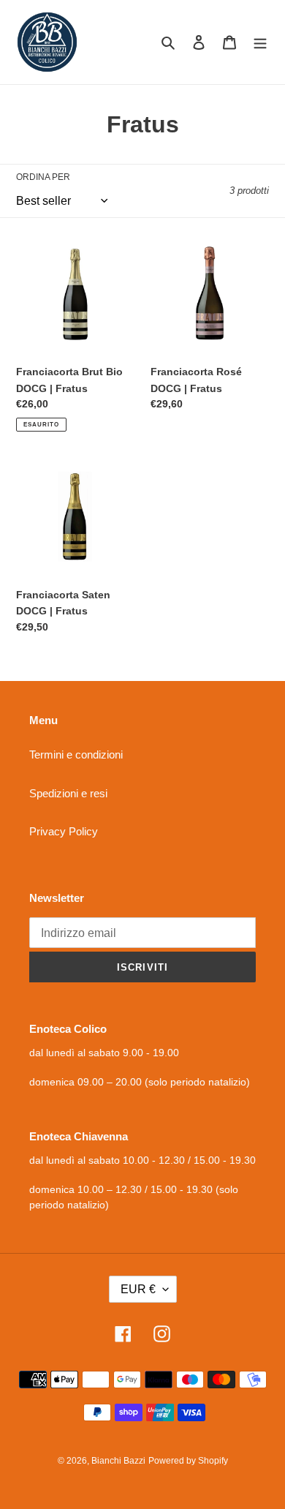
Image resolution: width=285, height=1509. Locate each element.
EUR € (138, 1289)
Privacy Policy (63, 831)
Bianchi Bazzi (118, 1461)
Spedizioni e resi (68, 793)
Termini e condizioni (76, 754)
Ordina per (43, 177)
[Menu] (260, 42)
